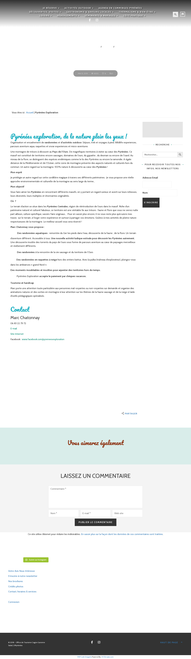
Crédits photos (15, 586)
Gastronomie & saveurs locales (88, 12)
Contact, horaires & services (22, 591)
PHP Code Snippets (84, 657)
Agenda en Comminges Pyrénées (120, 8)
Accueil (29, 112)
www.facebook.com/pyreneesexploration (43, 339)
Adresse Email (150, 177)
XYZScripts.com (108, 657)
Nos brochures (15, 581)
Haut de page (169, 642)
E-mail (13, 328)
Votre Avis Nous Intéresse (21, 571)
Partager (131, 413)
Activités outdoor (78, 8)
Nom (145, 192)
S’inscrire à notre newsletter (22, 576)
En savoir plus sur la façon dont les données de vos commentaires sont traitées (122, 534)
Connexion (13, 602)
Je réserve (50, 8)
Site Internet (17, 333)
